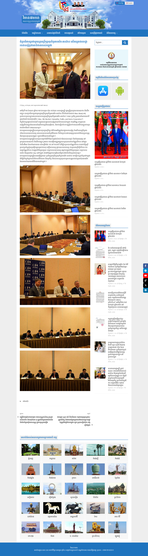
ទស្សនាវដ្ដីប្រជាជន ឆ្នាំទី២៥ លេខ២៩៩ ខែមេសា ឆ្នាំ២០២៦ (111, 198)
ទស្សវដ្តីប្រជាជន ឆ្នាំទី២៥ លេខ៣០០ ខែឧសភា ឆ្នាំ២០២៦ (110, 186)
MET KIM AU (44, 105)
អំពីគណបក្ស (111, 33)
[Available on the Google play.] (119, 91)
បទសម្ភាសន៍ (68, 33)
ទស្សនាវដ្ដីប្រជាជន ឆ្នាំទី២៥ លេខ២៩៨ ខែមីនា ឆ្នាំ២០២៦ (110, 210)
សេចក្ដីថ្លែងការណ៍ (96, 33)
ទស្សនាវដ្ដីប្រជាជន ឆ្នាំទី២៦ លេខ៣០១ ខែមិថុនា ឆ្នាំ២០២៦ (111, 175)
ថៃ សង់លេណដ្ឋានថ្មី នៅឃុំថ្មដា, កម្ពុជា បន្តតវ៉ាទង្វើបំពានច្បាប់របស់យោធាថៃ (118, 250)
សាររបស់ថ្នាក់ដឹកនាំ (53, 33)
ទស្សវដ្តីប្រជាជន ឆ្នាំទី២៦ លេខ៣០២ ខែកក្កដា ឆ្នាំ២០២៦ (110, 163)
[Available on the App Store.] (103, 91)
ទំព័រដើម (25, 33)
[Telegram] (145, 270)
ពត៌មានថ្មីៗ (25, 401)
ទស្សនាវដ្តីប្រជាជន (103, 106)
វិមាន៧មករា (31, 18)
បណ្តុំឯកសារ (36, 33)
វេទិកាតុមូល (82, 33)
